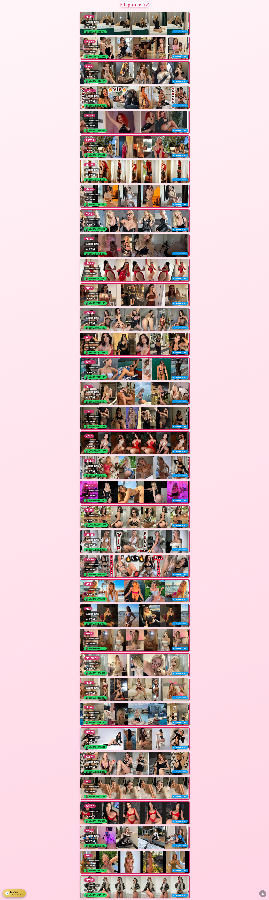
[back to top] (262, 893)
